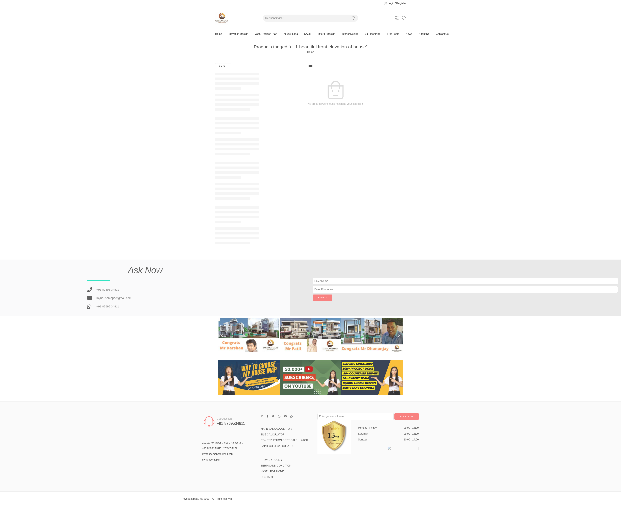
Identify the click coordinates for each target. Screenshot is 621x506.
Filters (221, 66)
